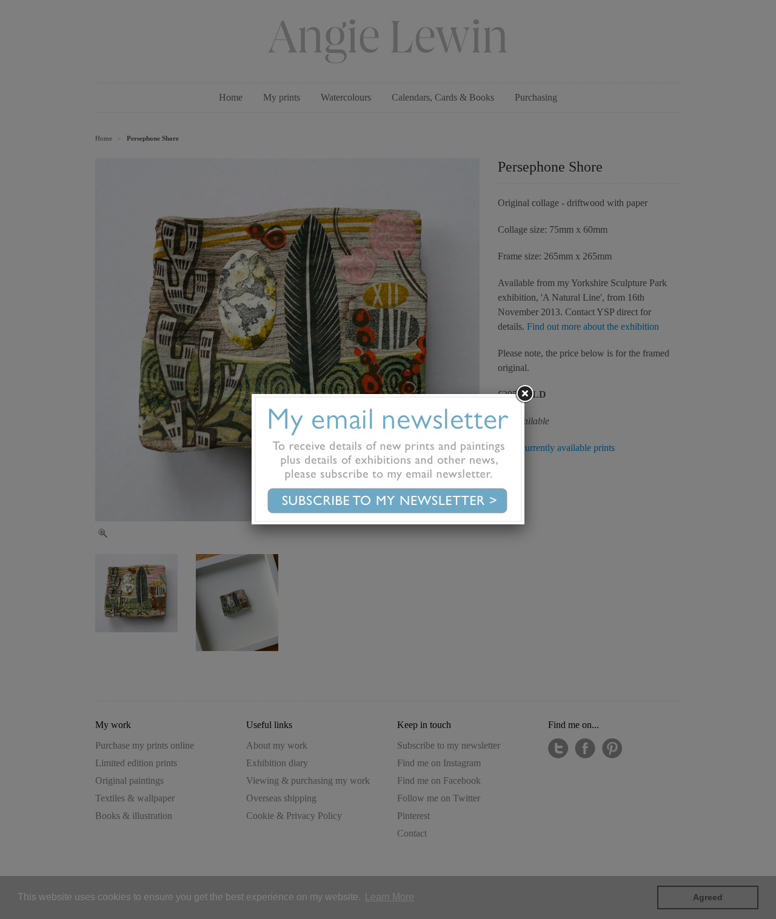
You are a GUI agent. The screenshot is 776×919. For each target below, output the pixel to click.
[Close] (524, 394)
